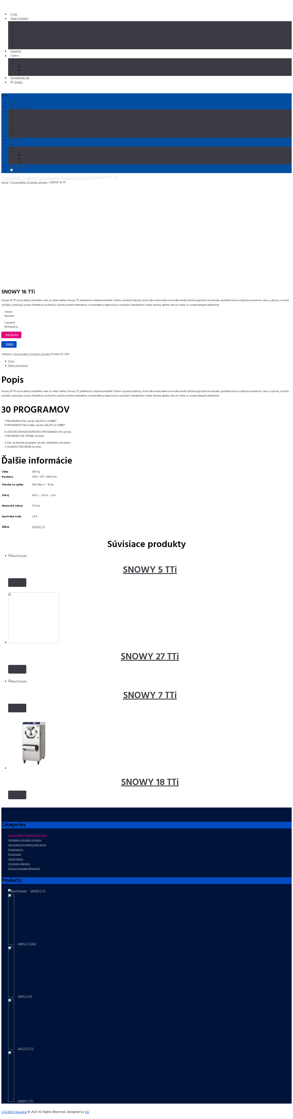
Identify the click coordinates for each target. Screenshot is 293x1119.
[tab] (150, 361)
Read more (17, 582)
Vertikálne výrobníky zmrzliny (24, 840)
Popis (11, 361)
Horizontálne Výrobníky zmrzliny (65, 178)
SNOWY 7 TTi (150, 695)
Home (6, 178)
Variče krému (15, 859)
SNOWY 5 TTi (150, 570)
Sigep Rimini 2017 (35, 74)
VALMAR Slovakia (14, 1112)
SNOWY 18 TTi (150, 782)
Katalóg (11, 335)
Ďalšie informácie (18, 366)
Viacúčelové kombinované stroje (27, 845)
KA (87, 1112)
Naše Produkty (19, 18)
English (18, 82)
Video (9, 344)
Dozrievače (14, 854)
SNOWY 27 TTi (150, 657)
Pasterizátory (15, 850)
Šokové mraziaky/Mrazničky (24, 869)
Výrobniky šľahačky (19, 864)
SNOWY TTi (38, 527)
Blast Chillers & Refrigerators (35, 47)
